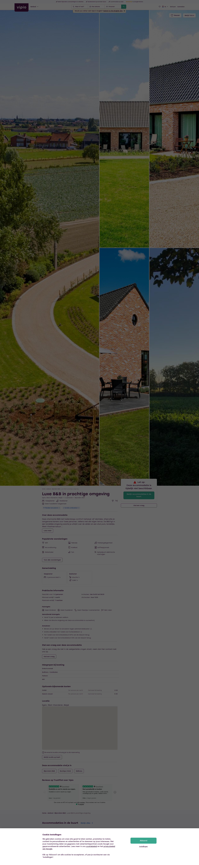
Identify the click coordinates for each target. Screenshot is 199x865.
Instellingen (143, 846)
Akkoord (143, 840)
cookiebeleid (91, 846)
